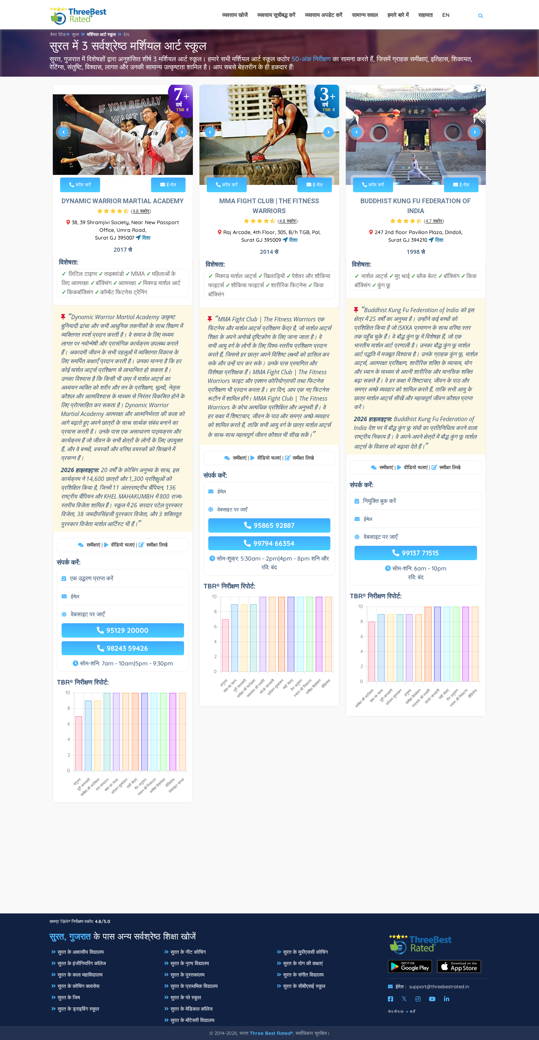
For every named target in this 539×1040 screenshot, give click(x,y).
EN (126, 34)
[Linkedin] (446, 999)
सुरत (75, 34)
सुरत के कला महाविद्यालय (80, 974)
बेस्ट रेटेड (57, 34)
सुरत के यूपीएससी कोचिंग (305, 952)
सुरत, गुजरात (70, 936)
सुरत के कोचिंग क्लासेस (78, 986)
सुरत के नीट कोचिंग (188, 952)
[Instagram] (418, 999)
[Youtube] (432, 999)
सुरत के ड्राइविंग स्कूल (78, 1009)
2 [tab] (116, 168)
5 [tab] (134, 168)
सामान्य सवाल (365, 14)
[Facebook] (390, 999)
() (141, 211)
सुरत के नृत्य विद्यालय (189, 963)
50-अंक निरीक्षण (311, 59)
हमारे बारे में (398, 14)
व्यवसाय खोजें (235, 14)
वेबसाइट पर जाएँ (87, 614)
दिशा (145, 237)
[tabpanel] (123, 135)
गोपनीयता (396, 1012)
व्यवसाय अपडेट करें (323, 14)
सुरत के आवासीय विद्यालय (81, 952)
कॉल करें (82, 184)
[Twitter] (404, 999)
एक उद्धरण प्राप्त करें (91, 578)
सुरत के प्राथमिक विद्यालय (194, 986)
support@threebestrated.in (439, 986)
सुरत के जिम (69, 997)
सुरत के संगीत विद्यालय (303, 974)
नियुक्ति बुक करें (379, 500)
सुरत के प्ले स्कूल (185, 997)
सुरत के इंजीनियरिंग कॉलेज (82, 963)
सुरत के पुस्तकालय (187, 974)
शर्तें (413, 1012)
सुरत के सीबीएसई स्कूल (304, 986)
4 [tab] (128, 168)
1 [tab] (110, 168)
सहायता (425, 14)
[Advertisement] (269, 861)
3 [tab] (122, 168)
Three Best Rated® (271, 1033)
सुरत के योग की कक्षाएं (303, 963)
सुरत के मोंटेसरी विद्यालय (192, 1020)
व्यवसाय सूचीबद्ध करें (276, 14)
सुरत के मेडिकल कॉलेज (191, 1009)
